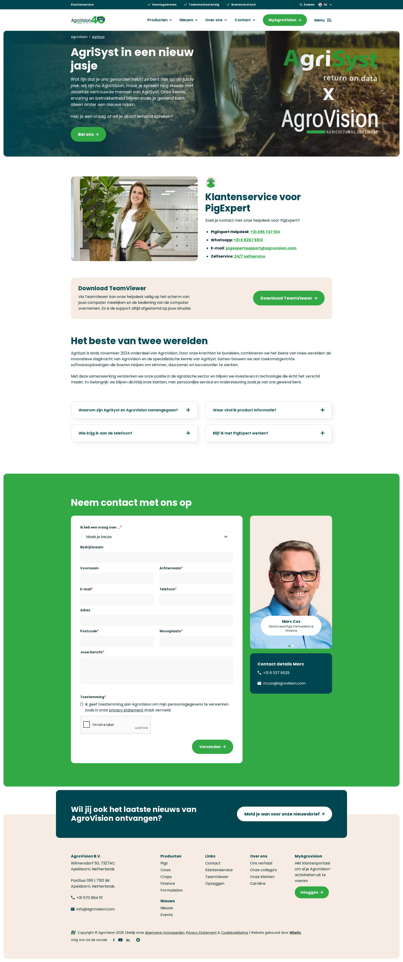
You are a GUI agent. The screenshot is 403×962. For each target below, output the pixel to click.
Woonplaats (170, 631)
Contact (243, 20)
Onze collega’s (263, 870)
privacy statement (126, 710)
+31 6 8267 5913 (248, 240)
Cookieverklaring (234, 932)
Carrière (257, 883)
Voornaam (89, 568)
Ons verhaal (261, 863)
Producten (157, 20)
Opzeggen (214, 883)
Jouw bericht (91, 652)
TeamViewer (217, 876)
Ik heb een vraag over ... (100, 527)
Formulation (171, 890)
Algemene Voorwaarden (164, 932)
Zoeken (309, 5)
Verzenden (210, 746)
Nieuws (186, 20)
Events (166, 914)
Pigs (164, 863)
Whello (295, 932)
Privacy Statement (201, 932)
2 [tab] (293, 646)
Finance (167, 883)
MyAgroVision (282, 20)
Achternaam (170, 568)
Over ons (213, 20)
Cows (165, 870)
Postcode (88, 631)
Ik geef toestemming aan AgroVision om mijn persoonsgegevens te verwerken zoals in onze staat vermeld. (157, 707)
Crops (166, 876)
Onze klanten (262, 876)
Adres (85, 610)
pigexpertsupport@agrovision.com (261, 248)
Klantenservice (82, 5)
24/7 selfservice (249, 256)
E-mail (85, 589)
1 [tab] (289, 646)
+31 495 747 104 (265, 231)
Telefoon (167, 589)
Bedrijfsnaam (91, 547)
